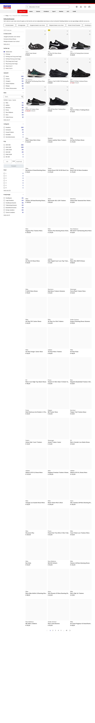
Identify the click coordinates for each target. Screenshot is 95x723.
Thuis (10, 15)
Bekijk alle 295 (7, 190)
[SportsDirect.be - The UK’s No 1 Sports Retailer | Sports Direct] (7, 7)
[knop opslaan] (77, 7)
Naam (9, 100)
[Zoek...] (27, 7)
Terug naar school (16, 15)
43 (66, 630)
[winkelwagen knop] (89, 7)
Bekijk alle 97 (7, 119)
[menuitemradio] (14, 52)
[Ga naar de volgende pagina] (70, 630)
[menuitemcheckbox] (14, 76)
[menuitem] (22, 11)
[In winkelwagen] (45, 34)
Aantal (14, 100)
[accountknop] (81, 7)
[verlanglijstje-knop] (85, 7)
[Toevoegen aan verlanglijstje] (45, 31)
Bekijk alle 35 (7, 215)
